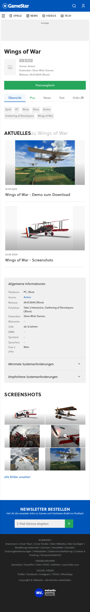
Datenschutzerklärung (60, 551)
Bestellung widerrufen (27, 547)
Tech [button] (68, 16)
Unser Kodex (41, 544)
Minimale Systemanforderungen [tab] (31, 364)
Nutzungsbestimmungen (18, 551)
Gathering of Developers (19, 116)
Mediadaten (39, 551)
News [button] (34, 16)
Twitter (21, 574)
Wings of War (45, 116)
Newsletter (57, 547)
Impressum (11, 544)
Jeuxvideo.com (70, 564)
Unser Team (25, 544)
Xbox (26, 109)
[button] (74, 6)
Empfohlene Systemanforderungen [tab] (33, 377)
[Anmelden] (69, 523)
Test (61, 98)
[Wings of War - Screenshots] (45, 228)
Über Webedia (58, 544)
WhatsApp (67, 574)
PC (16, 109)
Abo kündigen (75, 544)
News (47, 98)
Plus (32, 98)
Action (46, 109)
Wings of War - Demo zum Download (37, 194)
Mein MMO (42, 564)
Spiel (8, 109)
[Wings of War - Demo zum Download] (45, 162)
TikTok (55, 574)
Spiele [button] (17, 16)
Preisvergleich (45, 85)
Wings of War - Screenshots (29, 260)
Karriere (45, 547)
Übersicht (14, 98)
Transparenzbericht (50, 555)
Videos (77, 98)
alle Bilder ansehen (17, 477)
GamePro (29, 564)
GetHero (55, 564)
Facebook (32, 574)
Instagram (44, 574)
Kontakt (69, 547)
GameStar (16, 564)
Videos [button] (51, 16)
